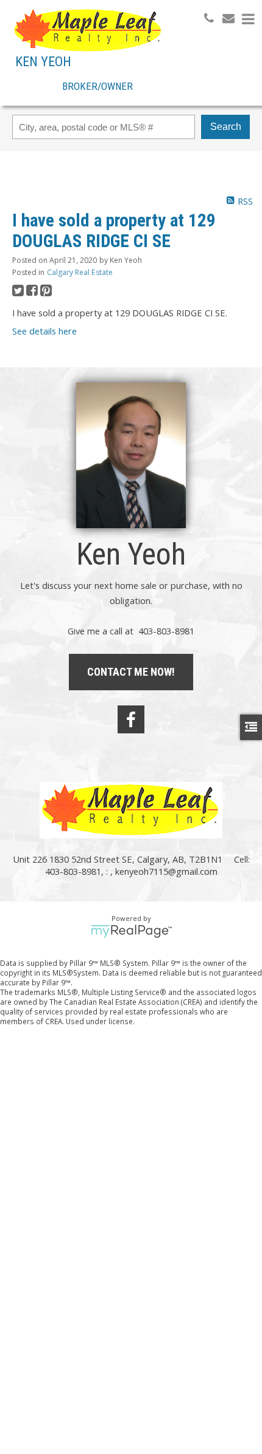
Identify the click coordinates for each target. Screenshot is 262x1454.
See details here (44, 331)
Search (225, 126)
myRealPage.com (131, 931)
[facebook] (131, 719)
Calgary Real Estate (80, 272)
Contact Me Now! (131, 671)
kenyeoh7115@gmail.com (166, 871)
